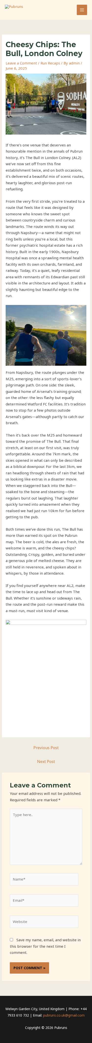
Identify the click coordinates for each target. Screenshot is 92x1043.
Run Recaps (50, 62)
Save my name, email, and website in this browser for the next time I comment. (45, 946)
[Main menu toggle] (82, 10)
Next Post (46, 761)
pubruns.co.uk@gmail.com (64, 1015)
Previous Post (46, 747)
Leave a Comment (21, 62)
